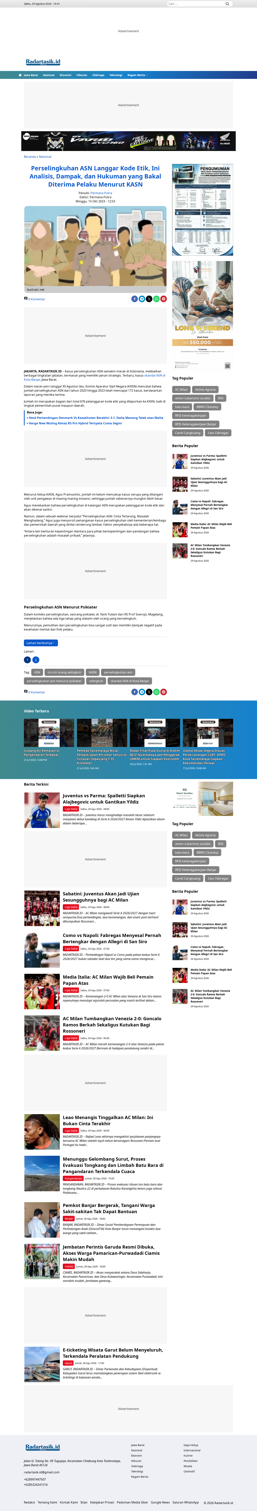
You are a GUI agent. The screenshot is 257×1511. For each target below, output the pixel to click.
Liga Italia (71, 809)
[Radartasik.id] (43, 63)
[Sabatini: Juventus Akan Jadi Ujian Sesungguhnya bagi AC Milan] (180, 484)
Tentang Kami (47, 1502)
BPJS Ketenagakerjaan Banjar (195, 424)
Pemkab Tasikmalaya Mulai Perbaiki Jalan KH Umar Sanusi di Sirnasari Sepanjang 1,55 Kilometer (102, 757)
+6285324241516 (36, 1485)
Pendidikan (191, 1461)
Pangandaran (73, 1178)
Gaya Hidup (191, 1445)
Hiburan (82, 75)
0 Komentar (36, 299)
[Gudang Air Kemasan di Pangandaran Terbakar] (49, 733)
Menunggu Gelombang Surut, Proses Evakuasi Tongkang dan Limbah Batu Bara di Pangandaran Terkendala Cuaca (113, 1165)
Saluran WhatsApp (186, 1502)
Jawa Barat (31, 75)
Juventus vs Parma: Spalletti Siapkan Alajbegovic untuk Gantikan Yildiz (209, 459)
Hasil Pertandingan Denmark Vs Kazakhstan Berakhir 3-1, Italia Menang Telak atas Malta (96, 418)
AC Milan (181, 389)
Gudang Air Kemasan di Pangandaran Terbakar (41, 753)
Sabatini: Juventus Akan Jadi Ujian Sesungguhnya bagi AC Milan (209, 482)
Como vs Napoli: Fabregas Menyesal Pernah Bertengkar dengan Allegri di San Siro (209, 504)
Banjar (69, 1218)
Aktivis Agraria (205, 389)
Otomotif (189, 1471)
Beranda (30, 157)
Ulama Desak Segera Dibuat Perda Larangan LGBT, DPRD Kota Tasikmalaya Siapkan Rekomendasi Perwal (204, 757)
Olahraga (98, 75)
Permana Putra (101, 193)
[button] (138, 75)
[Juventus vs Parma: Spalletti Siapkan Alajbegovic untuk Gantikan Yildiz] (180, 461)
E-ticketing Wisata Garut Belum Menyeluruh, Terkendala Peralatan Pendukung (113, 1353)
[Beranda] (20, 75)
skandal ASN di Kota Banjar (130, 681)
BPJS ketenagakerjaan (190, 415)
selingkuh (96, 681)
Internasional (192, 1450)
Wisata (188, 1466)
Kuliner (188, 1455)
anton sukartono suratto (193, 398)
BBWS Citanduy (207, 407)
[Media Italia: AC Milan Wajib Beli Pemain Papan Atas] (180, 529)
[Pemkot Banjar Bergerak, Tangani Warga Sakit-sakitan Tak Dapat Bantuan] (42, 1220)
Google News (160, 1502)
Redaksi (29, 1502)
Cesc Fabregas (218, 433)
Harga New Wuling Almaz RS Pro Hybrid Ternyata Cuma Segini (75, 423)
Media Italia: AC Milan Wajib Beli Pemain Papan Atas (211, 525)
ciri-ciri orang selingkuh (64, 672)
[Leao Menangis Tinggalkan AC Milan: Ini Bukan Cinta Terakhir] (42, 1132)
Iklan (84, 1502)
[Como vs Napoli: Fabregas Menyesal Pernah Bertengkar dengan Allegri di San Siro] (180, 507)
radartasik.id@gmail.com (41, 1472)
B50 (220, 398)
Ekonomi (65, 75)
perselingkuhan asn (118, 672)
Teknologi (115, 75)
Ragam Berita (136, 75)
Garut (68, 1363)
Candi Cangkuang (187, 433)
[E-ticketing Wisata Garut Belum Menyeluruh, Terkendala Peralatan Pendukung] (42, 1364)
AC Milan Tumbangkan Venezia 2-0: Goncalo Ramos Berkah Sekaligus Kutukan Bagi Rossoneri (210, 550)
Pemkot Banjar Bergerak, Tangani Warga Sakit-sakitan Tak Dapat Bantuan (109, 1208)
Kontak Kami (69, 1502)
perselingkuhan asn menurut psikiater (54, 681)
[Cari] (227, 4)
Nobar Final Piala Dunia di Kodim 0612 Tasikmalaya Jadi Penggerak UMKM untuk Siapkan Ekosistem (155, 755)
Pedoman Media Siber (132, 1502)
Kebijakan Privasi (102, 1502)
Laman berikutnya (39, 643)
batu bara (182, 407)
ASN (37, 672)
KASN (93, 672)
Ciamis (69, 1266)
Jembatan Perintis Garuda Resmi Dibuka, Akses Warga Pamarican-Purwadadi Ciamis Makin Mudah (111, 1253)
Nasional (48, 75)
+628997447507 (35, 1479)
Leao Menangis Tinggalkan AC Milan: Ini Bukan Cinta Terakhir (108, 1120)
